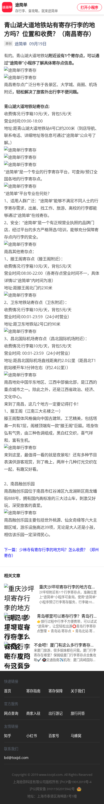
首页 (7, 691)
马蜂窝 (76, 735)
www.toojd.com (51, 774)
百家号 (53, 735)
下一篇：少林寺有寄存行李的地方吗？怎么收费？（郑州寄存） (51, 552)
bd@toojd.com (15, 757)
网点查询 (11, 713)
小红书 (31, 735)
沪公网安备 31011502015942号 (52, 789)
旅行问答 (78, 713)
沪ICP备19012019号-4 (75, 782)
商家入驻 (33, 713)
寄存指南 (33, 691)
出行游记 (55, 713)
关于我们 (78, 691)
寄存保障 (55, 691)
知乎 (7, 735)
